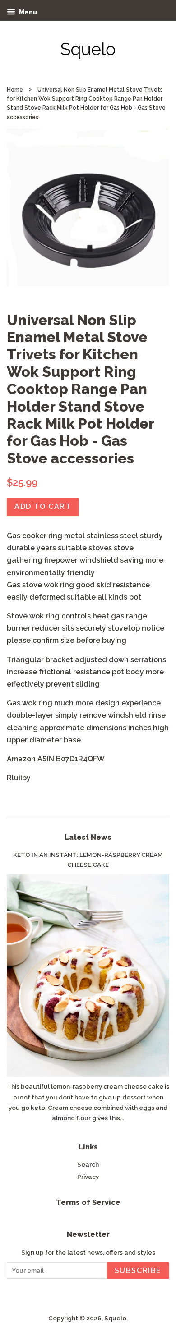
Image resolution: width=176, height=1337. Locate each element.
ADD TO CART (42, 506)
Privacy (88, 1176)
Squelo (115, 1318)
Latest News (88, 837)
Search (88, 1164)
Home (15, 90)
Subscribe (138, 1270)
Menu (27, 12)
